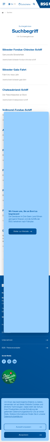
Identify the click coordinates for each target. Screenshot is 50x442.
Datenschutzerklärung (13, 417)
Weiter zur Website (21, 231)
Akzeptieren (23, 435)
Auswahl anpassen (23, 427)
